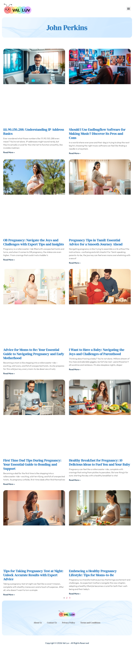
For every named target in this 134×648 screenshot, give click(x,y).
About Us (38, 622)
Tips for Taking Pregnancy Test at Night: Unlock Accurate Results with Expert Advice (33, 575)
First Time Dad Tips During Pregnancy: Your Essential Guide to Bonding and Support (32, 464)
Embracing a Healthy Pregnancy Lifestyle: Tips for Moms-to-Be (93, 573)
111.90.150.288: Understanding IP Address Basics (33, 131)
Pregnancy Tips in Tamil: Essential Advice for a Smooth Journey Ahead (95, 242)
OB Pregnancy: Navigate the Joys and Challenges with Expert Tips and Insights (33, 242)
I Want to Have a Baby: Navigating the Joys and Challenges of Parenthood (96, 351)
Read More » (9, 152)
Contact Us (52, 622)
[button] (128, 9)
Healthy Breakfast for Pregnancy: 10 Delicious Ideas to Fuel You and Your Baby (99, 462)
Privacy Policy (68, 622)
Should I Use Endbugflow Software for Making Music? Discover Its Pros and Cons (97, 133)
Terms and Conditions (90, 622)
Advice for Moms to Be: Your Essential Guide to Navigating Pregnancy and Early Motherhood (33, 353)
